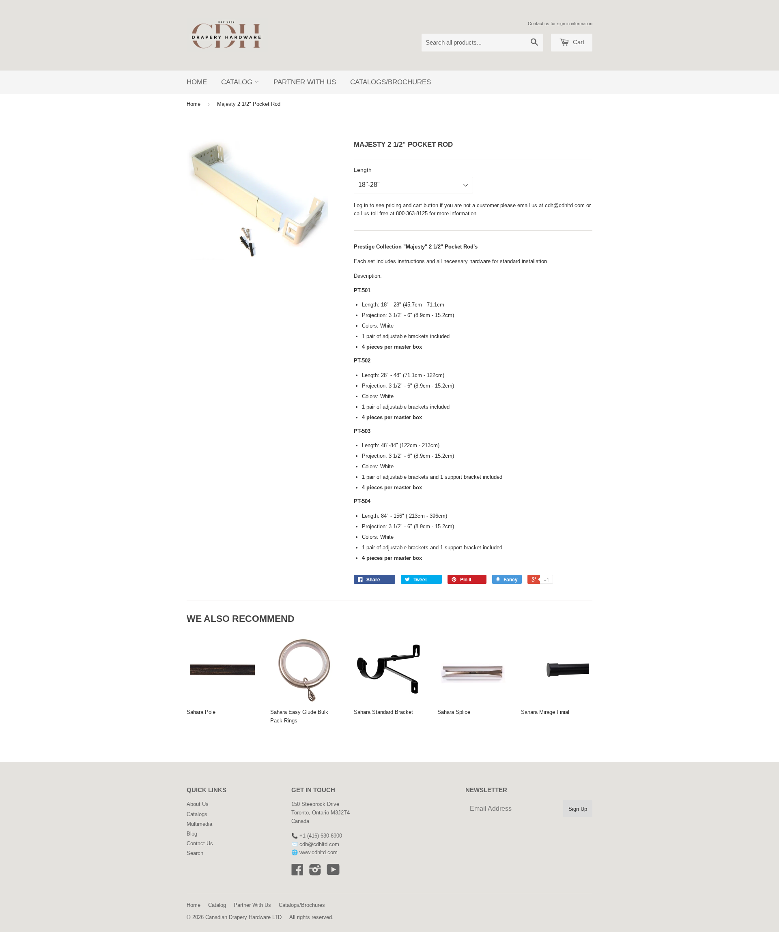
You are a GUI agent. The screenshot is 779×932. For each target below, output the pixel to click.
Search (195, 853)
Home (197, 82)
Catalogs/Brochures (390, 82)
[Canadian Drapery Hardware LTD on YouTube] (333, 873)
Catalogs (197, 814)
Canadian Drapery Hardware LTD (243, 917)
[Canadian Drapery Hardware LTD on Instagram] (315, 873)
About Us (198, 804)
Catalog (237, 82)
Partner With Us (304, 82)
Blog (192, 834)
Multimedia (199, 824)
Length (363, 170)
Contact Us (200, 843)
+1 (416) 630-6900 (320, 836)
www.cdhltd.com (318, 852)
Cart (577, 42)
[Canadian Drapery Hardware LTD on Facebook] (297, 873)
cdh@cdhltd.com (565, 205)
